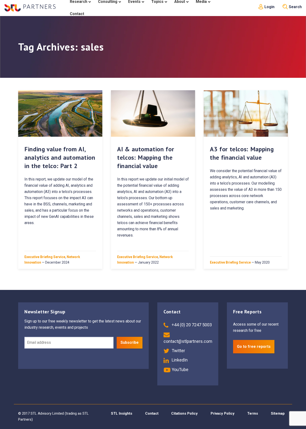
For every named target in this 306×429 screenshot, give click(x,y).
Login (268, 7)
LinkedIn (179, 359)
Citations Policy (184, 413)
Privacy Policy (223, 413)
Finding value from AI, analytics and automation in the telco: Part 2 (59, 157)
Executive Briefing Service (44, 257)
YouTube (179, 369)
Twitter (178, 350)
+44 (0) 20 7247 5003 (191, 324)
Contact (151, 413)
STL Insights (121, 413)
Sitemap (278, 413)
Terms (252, 413)
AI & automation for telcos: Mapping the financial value (145, 157)
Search (295, 7)
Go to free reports (254, 346)
